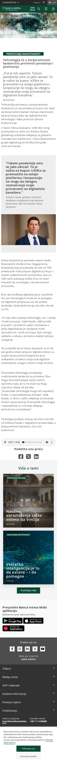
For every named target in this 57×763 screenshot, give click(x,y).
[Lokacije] (44, 2)
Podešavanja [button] (9, 710)
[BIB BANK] (13, 9)
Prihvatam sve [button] (28, 748)
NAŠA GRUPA (32, 9)
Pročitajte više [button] (28, 590)
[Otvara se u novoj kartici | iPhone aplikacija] (33, 621)
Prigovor (36, 2)
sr (50, 2)
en (54, 2)
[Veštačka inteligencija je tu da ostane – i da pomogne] (28, 557)
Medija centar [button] (10, 677)
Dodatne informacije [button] (14, 694)
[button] (38, 9)
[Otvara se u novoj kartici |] (21, 456)
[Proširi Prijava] (53, 9)
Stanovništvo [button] (9, 2)
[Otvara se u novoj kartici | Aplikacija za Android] (12, 621)
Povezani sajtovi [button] (11, 702)
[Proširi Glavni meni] (46, 9)
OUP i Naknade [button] (11, 685)
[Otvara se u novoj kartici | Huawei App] (13, 628)
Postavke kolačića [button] (28, 756)
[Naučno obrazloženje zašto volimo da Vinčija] (28, 501)
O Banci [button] (6, 668)
